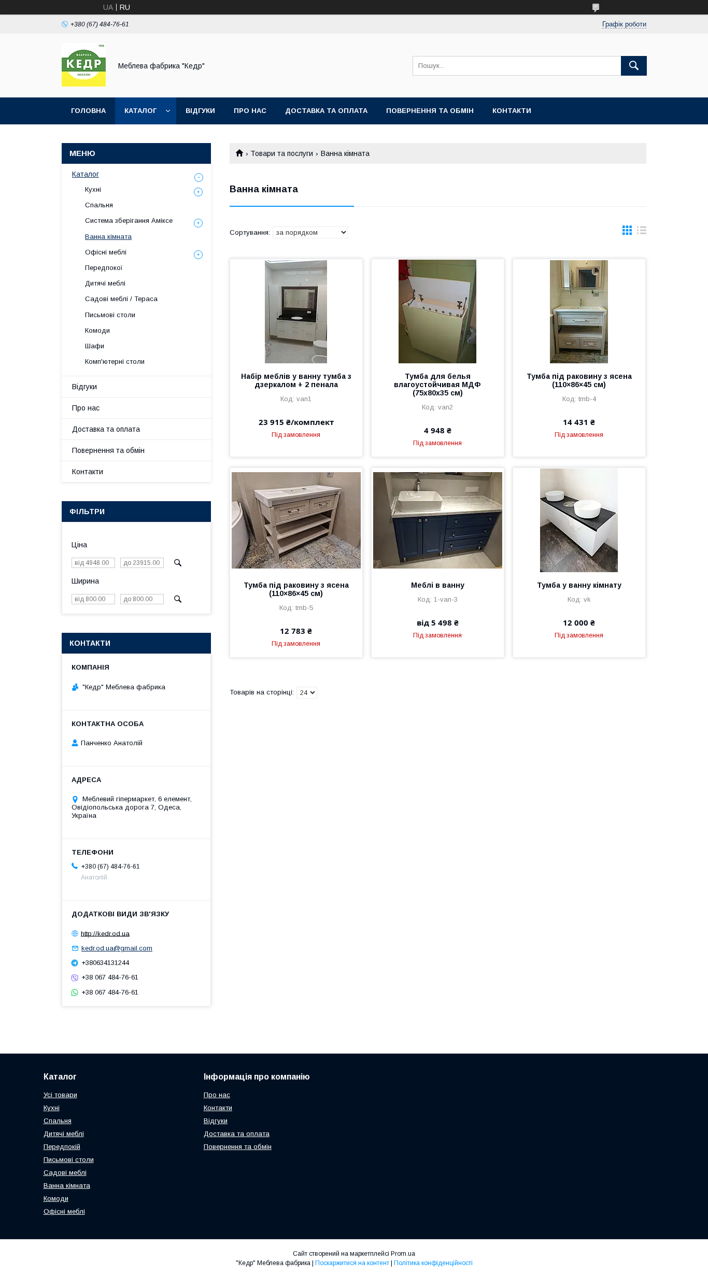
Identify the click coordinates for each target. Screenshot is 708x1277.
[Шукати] (634, 66)
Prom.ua (403, 1253)
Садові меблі (65, 1172)
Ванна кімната (108, 236)
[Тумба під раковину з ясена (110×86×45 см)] (579, 311)
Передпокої (104, 268)
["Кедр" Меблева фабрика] (84, 84)
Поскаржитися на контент (352, 1263)
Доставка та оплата (326, 111)
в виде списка (641, 232)
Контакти (511, 111)
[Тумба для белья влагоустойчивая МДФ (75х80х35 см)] (438, 311)
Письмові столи (110, 315)
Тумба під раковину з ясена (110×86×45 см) (579, 380)
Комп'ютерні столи (115, 361)
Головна (88, 111)
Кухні (93, 189)
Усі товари (60, 1095)
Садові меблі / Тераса (121, 299)
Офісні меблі (105, 252)
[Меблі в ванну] (438, 520)
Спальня (99, 205)
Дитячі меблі (105, 283)
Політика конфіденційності (433, 1263)
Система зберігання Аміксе (129, 220)
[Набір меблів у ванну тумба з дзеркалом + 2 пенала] (296, 311)
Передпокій (62, 1147)
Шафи (94, 346)
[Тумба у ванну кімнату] (579, 520)
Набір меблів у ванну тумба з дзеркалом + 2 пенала (296, 380)
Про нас (250, 111)
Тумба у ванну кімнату (579, 585)
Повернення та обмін (430, 111)
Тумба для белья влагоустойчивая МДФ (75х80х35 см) (437, 384)
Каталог (140, 111)
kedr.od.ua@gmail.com (116, 948)
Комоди (97, 330)
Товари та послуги (281, 153)
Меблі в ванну (437, 585)
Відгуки (200, 111)
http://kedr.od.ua (105, 933)
